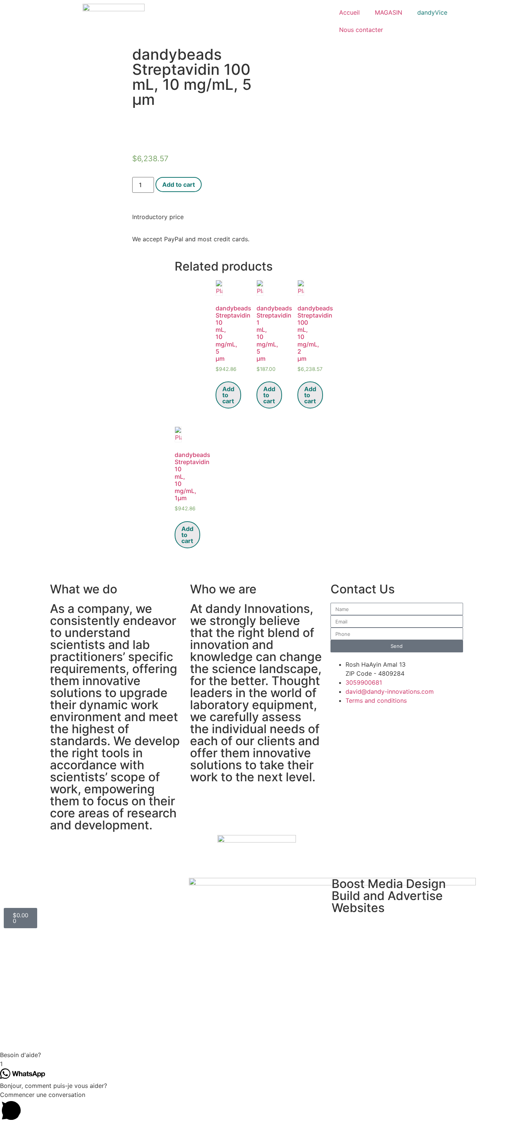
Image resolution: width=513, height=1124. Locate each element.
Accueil (349, 12)
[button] (256, 1054)
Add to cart (178, 184)
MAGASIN (388, 12)
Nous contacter (361, 29)
